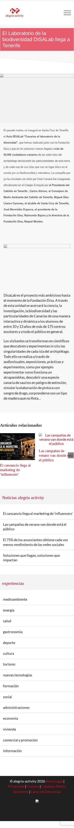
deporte (9, 643)
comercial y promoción (20, 740)
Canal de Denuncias (46, 792)
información (12, 751)
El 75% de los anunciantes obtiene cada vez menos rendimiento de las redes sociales (35, 542)
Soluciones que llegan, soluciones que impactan (31, 557)
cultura (8, 653)
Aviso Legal (54, 781)
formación (11, 686)
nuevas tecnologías (17, 675)
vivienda (9, 729)
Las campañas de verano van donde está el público (56, 455)
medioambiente (15, 599)
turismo (9, 664)
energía (8, 610)
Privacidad (16, 786)
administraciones (16, 707)
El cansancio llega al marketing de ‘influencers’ (15, 469)
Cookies (33, 786)
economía (10, 718)
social (7, 697)
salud (7, 621)
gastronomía (12, 632)
